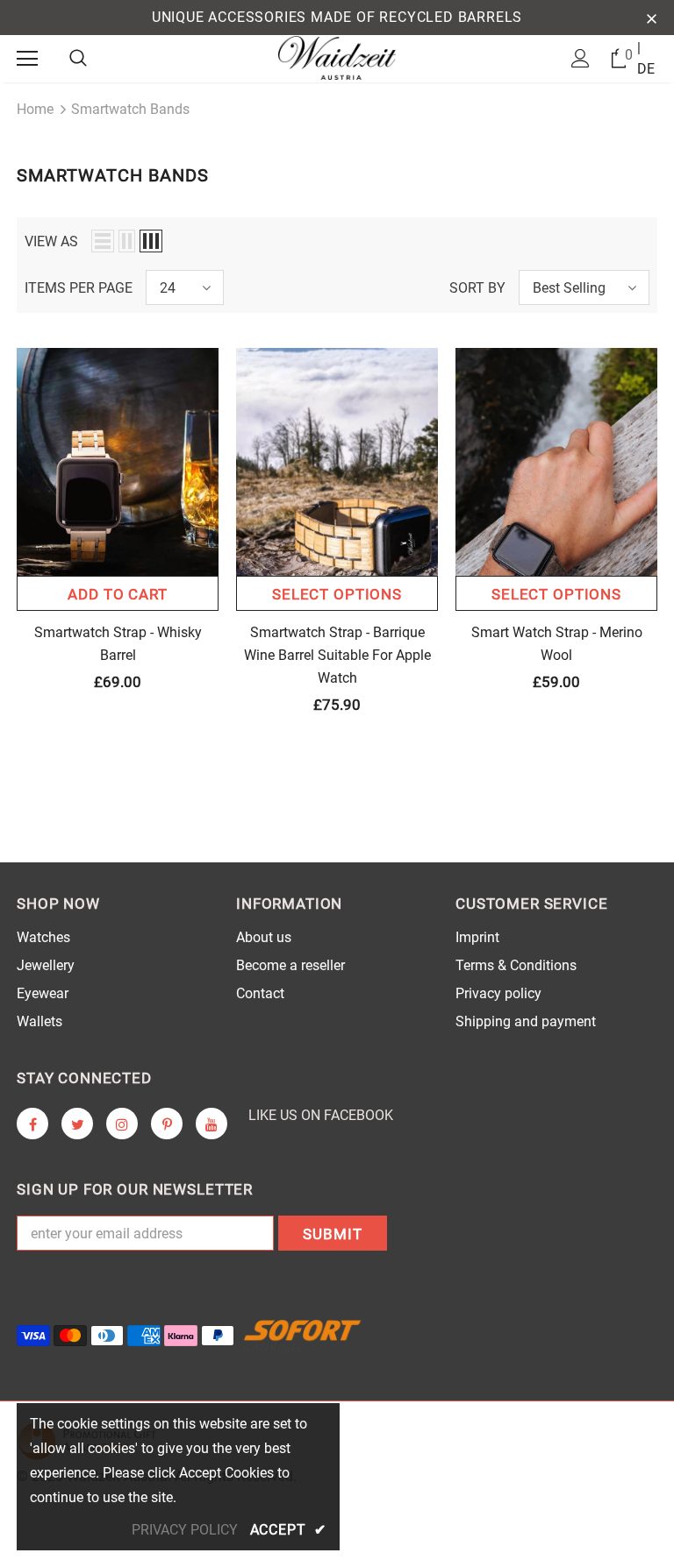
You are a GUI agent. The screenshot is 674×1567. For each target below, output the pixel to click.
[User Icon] (580, 58)
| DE (646, 58)
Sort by (477, 288)
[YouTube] (211, 1123)
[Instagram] (122, 1123)
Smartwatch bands (130, 109)
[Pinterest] (167, 1123)
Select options (337, 594)
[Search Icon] (78, 58)
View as (51, 241)
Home (35, 109)
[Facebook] (32, 1123)
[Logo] (337, 58)
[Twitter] (77, 1123)
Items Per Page (79, 288)
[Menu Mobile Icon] (27, 58)
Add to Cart (117, 594)
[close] (651, 17)
